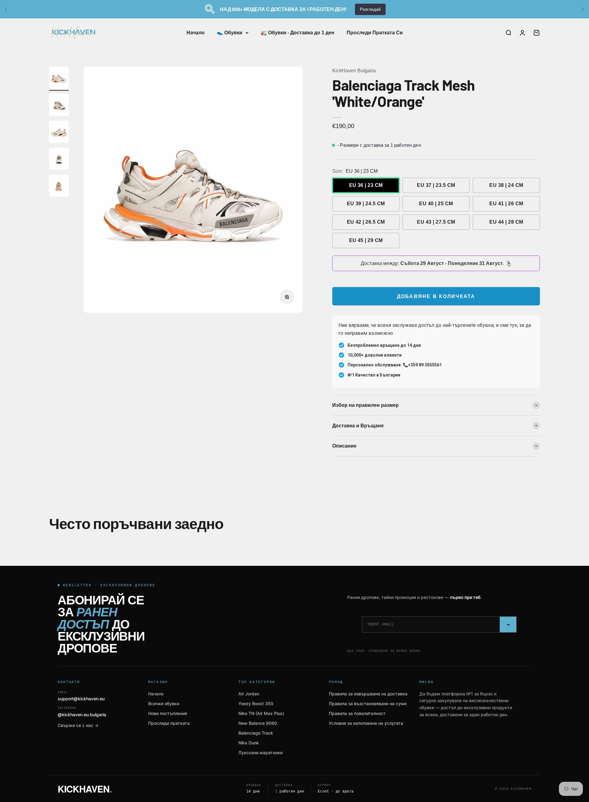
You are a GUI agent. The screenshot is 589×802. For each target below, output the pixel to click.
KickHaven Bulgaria (354, 70)
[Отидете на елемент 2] (59, 106)
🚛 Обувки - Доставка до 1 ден (297, 32)
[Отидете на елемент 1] (59, 79)
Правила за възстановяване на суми (367, 703)
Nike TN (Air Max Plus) (261, 713)
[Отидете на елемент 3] (59, 133)
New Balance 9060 (257, 723)
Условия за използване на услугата (366, 723)
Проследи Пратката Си (375, 32)
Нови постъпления (167, 713)
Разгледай (370, 9)
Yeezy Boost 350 (255, 703)
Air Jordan (248, 693)
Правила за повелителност (357, 713)
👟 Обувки (229, 32)
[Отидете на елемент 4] (59, 160)
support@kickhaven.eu (81, 696)
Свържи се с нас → (78, 725)
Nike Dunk (248, 742)
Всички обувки (163, 703)
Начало (196, 32)
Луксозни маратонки (260, 752)
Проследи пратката (169, 723)
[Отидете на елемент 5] (59, 187)
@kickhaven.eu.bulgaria (82, 711)
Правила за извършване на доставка (368, 693)
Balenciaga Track (255, 733)
